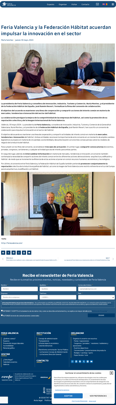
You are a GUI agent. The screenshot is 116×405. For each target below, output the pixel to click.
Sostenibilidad (8, 345)
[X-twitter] (83, 361)
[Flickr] (87, 361)
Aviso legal (38, 400)
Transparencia (44, 341)
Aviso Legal (92, 401)
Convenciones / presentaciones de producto (89, 350)
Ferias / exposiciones (81, 341)
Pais (80, 293)
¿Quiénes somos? (9, 338)
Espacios (50, 4)
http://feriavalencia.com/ (12, 243)
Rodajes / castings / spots (83, 352)
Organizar (63, 4)
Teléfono (43, 293)
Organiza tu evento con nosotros (85, 338)
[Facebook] (80, 361)
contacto (42, 360)
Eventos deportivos (81, 348)
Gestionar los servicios (62, 390)
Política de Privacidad (99, 311)
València (6, 364)
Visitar (74, 4)
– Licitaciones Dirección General (50, 354)
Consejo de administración (48, 338)
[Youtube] (91, 361)
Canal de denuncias (45, 345)
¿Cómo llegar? (8, 359)
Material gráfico (9, 348)
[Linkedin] (76, 361)
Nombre (4, 285)
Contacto (85, 4)
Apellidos (43, 285)
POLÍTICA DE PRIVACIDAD (80, 401)
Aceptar (68, 396)
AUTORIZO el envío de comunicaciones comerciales (21, 316)
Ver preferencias (98, 396)
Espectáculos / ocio (80, 355)
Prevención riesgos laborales (13, 343)
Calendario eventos (10, 362)
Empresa (4, 293)
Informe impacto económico (49, 343)
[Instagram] (72, 361)
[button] (111, 373)
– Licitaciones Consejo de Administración (53, 352)
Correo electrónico (85, 285)
